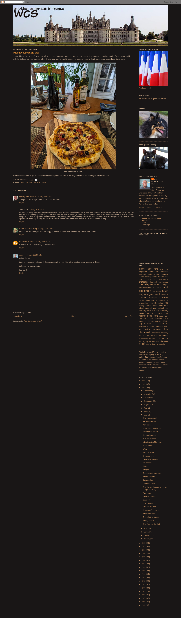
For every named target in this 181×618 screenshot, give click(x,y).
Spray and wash (149, 496)
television (156, 330)
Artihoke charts (149, 477)
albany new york (148, 269)
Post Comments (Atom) (33, 321)
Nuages (146, 470)
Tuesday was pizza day (26, 52)
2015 (144, 571)
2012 (144, 581)
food (154, 288)
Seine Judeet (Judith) (28, 229)
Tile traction (147, 446)
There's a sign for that (151, 524)
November (148, 394)
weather (163, 338)
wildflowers (162, 341)
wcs (21, 255)
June (146, 411)
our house (157, 313)
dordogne (164, 284)
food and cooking (28, 182)
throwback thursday (160, 333)
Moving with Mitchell (27, 197)
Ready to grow (148, 521)
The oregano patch (150, 418)
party (151, 318)
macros (148, 305)
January (147, 539)
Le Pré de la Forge (26, 242)
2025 (144, 384)
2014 (144, 574)
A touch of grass (149, 439)
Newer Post (17, 316)
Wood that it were (149, 507)
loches (160, 303)
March (146, 532)
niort (149, 311)
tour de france (144, 335)
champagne (163, 279)
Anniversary (147, 493)
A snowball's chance (151, 510)
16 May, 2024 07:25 (34, 255)
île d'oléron (163, 298)
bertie (150, 274)
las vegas (41, 182)
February (147, 535)
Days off (146, 500)
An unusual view (149, 421)
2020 (144, 553)
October (147, 398)
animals (151, 272)
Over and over (148, 456)
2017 (144, 564)
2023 (144, 543)
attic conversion (162, 271)
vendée (165, 335)
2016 (144, 567)
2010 (144, 588)
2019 (144, 557)
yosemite (161, 344)
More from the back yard (152, 428)
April (146, 528)
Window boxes (148, 452)
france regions (155, 291)
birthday (157, 274)
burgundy (164, 274)
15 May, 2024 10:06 (36, 210)
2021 (144, 550)
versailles (142, 339)
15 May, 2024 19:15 (42, 242)
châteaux (143, 282)
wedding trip (143, 341)
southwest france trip (155, 326)
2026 (144, 381)
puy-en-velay (156, 321)
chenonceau (163, 282)
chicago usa (155, 284)
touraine (154, 335)
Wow (145, 449)
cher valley (144, 284)
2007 (144, 598)
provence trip (144, 321)
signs (149, 324)
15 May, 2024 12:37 (45, 229)
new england (158, 308)
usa (159, 335)
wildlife (142, 344)
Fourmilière (147, 463)
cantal (154, 277)
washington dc (151, 339)
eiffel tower (143, 288)
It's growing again (149, 435)
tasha (147, 329)
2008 (144, 595)
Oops (145, 466)
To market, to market (151, 517)
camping (148, 277)
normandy (155, 311)
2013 (144, 578)
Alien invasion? (149, 514)
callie (141, 277)
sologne (155, 324)
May (146, 415)
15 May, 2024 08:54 (44, 197)
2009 (144, 591)
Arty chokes (147, 425)
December (148, 391)
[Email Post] (36, 179)
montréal (148, 308)
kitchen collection (146, 300)
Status (144, 223)
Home (73, 316)
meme (155, 305)
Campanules (148, 480)
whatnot (153, 341)
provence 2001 (161, 318)
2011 (144, 584)
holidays (153, 298)
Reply (21, 203)
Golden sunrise (149, 484)
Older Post (129, 316)
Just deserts (148, 503)
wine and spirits (152, 344)
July (145, 408)
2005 (144, 605)
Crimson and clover (150, 459)
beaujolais (142, 274)
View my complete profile (150, 207)
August (147, 405)
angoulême (143, 272)
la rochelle (160, 300)
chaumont (153, 282)
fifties (150, 288)
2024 (144, 388)
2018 (144, 560)
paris (155, 316)
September (148, 401)
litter (155, 303)
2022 (144, 546)
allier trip (164, 269)
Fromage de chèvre (150, 432)
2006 (144, 602)
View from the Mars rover (152, 442)
